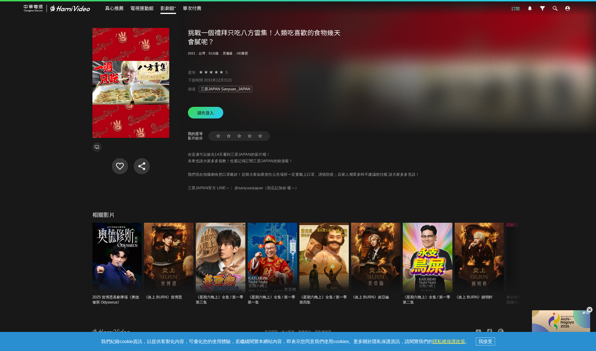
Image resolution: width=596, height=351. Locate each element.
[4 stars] (249, 136)
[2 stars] (229, 136)
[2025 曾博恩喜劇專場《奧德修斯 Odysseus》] (117, 264)
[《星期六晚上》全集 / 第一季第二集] (427, 264)
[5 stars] (260, 136)
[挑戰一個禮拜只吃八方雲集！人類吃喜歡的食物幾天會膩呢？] (120, 166)
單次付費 (192, 8)
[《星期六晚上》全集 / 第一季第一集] (272, 264)
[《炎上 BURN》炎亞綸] (375, 261)
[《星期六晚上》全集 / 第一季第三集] (220, 264)
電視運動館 (142, 8)
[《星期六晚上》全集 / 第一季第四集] (324, 264)
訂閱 (515, 8)
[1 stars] (218, 136)
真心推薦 (114, 8)
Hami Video (57, 8)
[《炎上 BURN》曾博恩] (168, 261)
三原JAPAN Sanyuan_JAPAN (225, 89)
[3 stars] (239, 136)
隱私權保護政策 (449, 341)
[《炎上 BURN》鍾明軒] (479, 261)
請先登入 (205, 113)
